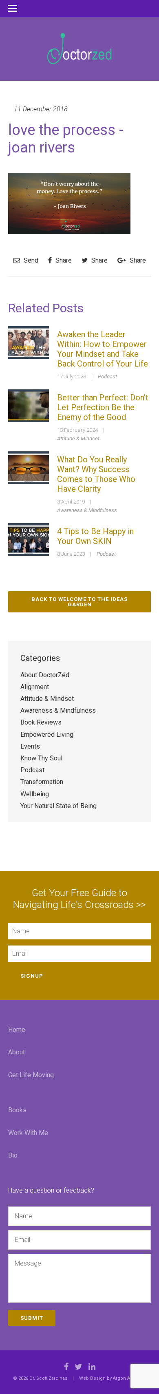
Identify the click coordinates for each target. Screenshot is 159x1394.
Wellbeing (34, 794)
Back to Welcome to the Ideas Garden (79, 602)
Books (17, 1110)
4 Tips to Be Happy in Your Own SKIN (95, 536)
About (16, 1052)
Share (63, 260)
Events (30, 746)
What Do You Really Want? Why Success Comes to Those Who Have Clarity (96, 474)
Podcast (107, 376)
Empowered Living (46, 734)
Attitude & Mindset (78, 438)
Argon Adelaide (129, 1378)
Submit (31, 1318)
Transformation (41, 782)
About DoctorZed (44, 675)
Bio (13, 1155)
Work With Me (28, 1133)
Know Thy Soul (41, 758)
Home (16, 1030)
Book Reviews (41, 722)
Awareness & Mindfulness (87, 510)
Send (30, 260)
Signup (31, 976)
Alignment (34, 687)
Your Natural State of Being (58, 806)
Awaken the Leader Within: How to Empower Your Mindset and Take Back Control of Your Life (102, 349)
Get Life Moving (31, 1075)
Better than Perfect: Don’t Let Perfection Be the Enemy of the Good (102, 407)
